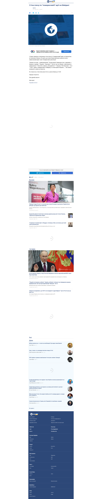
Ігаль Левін (31, 345)
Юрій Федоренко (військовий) (35, 352)
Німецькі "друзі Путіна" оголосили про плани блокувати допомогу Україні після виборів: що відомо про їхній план (49, 204)
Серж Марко (31, 359)
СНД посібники (32, 460)
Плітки (52, 492)
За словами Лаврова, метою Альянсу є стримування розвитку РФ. (42, 294)
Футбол (31, 446)
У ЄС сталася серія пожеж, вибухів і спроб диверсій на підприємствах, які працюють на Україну (48, 276)
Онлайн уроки (32, 457)
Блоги (31, 431)
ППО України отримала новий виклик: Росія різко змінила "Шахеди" (44, 357)
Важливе (31, 180)
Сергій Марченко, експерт (34, 382)
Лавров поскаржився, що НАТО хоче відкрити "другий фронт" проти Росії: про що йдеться (50, 291)
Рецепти (31, 473)
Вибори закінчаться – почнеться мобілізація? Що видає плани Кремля (45, 343)
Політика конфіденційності (56, 418)
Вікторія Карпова (32, 390)
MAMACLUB (53, 486)
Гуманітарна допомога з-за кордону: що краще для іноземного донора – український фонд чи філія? (46, 387)
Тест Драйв (32, 466)
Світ (31, 429)
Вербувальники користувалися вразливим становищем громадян (42, 285)
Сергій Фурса (32, 397)
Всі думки (31, 408)
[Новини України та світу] (31, 177)
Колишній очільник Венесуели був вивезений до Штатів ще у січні (42, 226)
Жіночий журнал (32, 496)
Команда (52, 416)
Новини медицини (33, 486)
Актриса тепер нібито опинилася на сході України (39, 217)
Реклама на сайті (33, 420)
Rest (30, 337)
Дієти (31, 475)
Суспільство (54, 431)
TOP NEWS (32, 249)
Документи (53, 420)
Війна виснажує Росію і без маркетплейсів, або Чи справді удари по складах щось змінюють (46, 394)
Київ (30, 437)
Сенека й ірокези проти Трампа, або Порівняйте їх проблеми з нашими (45, 401)
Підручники (53, 455)
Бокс (52, 448)
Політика (53, 426)
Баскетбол (53, 446)
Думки (31, 340)
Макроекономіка (54, 481)
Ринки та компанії (33, 481)
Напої (52, 473)
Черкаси (31, 440)
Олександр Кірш (32, 403)
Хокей (31, 448)
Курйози (35, 177)
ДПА (52, 457)
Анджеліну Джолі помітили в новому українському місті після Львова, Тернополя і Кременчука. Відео (47, 214)
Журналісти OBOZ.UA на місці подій (57, 422)
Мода (52, 494)
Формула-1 (31, 449)
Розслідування (54, 429)
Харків (52, 437)
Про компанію (32, 416)
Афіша (31, 492)
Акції (30, 468)
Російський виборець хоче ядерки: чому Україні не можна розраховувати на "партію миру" (46, 380)
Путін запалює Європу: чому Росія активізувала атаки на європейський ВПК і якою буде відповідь (50, 274)
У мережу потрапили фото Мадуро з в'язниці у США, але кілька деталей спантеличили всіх (47, 223)
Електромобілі (53, 466)
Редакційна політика (33, 82)
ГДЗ (30, 455)
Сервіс (52, 468)
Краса (31, 494)
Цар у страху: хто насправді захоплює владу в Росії (41, 350)
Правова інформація (33, 418)
